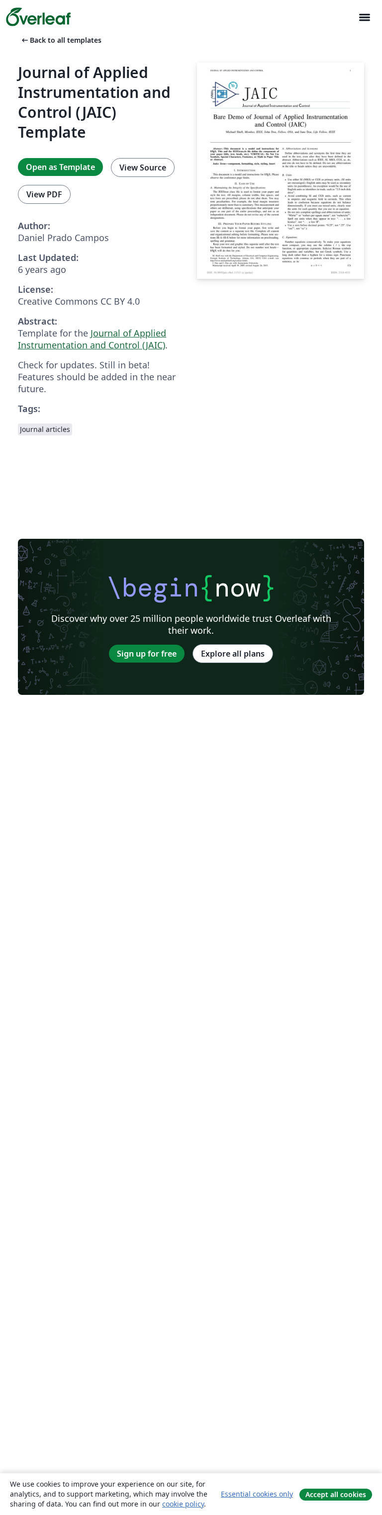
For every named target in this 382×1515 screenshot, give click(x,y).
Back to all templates (60, 40)
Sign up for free (147, 653)
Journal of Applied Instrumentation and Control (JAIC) (92, 339)
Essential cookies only (257, 1494)
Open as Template (60, 167)
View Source (142, 167)
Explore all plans (233, 653)
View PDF (44, 194)
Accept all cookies (335, 1494)
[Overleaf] (38, 17)
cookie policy (183, 1504)
